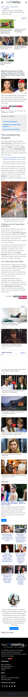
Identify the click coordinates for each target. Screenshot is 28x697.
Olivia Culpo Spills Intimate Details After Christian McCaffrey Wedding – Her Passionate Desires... (21, 558)
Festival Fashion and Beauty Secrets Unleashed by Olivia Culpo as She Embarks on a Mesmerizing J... (20, 538)
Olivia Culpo (19, 106)
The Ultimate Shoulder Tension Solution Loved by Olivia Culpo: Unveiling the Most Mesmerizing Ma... (7, 557)
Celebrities (6, 8)
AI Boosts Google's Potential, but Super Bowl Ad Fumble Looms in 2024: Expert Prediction (7, 578)
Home (2, 7)
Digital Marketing (6, 668)
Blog (7, 7)
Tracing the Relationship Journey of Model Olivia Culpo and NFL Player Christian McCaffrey (21, 579)
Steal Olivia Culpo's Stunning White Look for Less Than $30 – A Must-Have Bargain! (7, 537)
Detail (3, 520)
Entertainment (14, 7)
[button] (25, 118)
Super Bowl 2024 (5, 108)
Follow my (14, 628)
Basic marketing (5, 664)
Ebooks (3, 670)
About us (3, 676)
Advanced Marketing (7, 666)
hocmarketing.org (15, 694)
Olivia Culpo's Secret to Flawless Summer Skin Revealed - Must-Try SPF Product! (13, 503)
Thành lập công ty (6, 679)
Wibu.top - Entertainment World (10, 677)
